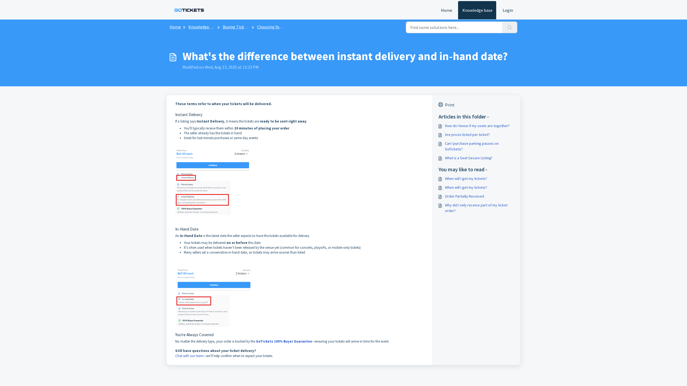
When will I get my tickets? (466, 178)
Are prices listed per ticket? (467, 134)
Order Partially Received (464, 196)
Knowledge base (477, 10)
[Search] (509, 27)
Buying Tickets (236, 26)
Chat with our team (189, 356)
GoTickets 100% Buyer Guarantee (284, 341)
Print (450, 104)
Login (508, 10)
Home (446, 10)
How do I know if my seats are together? (477, 125)
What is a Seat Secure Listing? (468, 157)
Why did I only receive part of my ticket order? (476, 208)
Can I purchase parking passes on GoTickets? (472, 146)
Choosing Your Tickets (277, 26)
